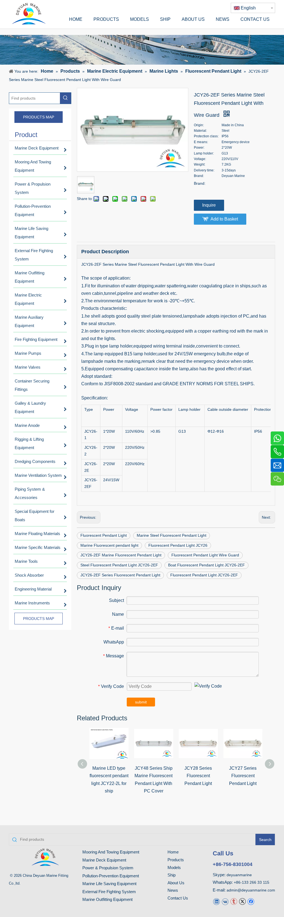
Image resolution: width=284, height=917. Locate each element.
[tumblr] (233, 901)
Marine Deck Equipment (104, 860)
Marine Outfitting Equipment (107, 899)
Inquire (209, 205)
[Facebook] (250, 901)
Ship (172, 875)
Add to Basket (224, 219)
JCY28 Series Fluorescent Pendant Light (198, 776)
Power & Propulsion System (107, 867)
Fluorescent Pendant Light (103, 535)
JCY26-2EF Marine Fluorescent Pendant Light (120, 555)
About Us (176, 882)
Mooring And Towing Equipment (110, 852)
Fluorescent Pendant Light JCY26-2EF (204, 575)
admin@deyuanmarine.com (251, 890)
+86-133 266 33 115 (251, 882)
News (173, 890)
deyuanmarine (239, 875)
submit (141, 702)
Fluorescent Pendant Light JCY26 (177, 545)
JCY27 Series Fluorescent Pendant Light (243, 776)
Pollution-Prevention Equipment (110, 875)
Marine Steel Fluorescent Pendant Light (171, 535)
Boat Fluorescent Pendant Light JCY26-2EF (206, 565)
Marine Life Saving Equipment (109, 883)
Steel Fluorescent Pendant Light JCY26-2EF (119, 565)
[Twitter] (242, 901)
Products (176, 859)
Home (173, 852)
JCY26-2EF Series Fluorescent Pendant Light (120, 575)
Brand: (200, 183)
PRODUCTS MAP (38, 117)
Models (174, 867)
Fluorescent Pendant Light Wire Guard (205, 555)
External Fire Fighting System (109, 891)
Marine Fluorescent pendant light (109, 545)
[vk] (225, 901)
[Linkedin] (216, 901)
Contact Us (178, 898)
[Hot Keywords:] (65, 98)
